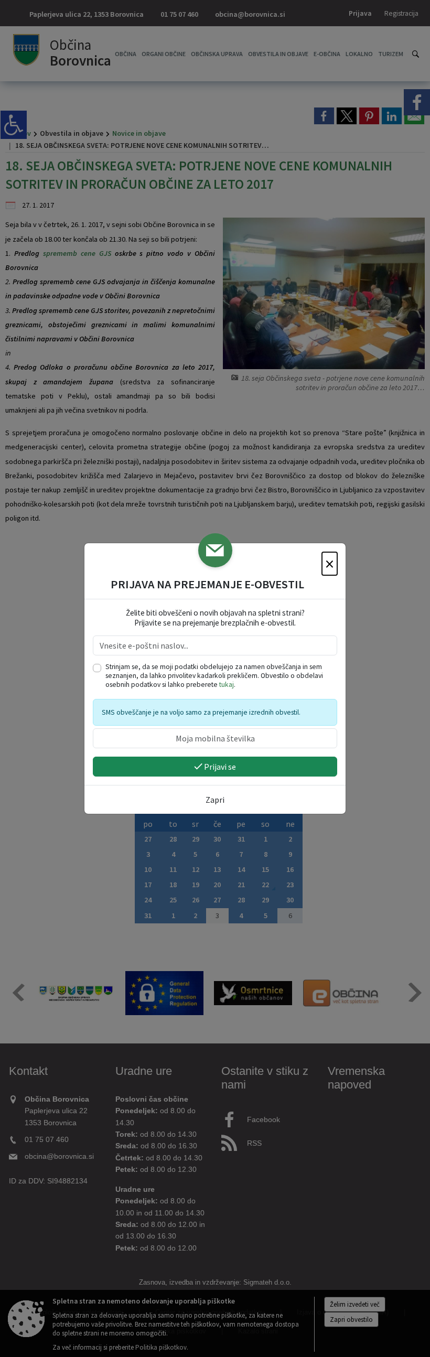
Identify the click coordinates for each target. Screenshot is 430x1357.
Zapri (215, 799)
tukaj (226, 684)
